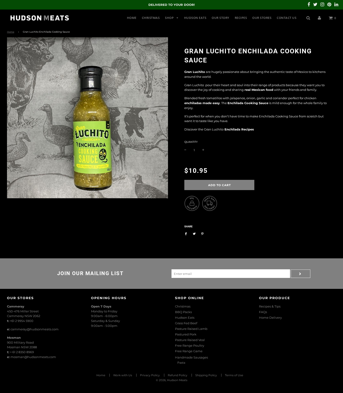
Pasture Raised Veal (190, 340)
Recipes (241, 18)
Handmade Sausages (191, 357)
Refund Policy (177, 375)
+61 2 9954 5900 (21, 321)
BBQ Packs (183, 312)
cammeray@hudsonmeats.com (34, 329)
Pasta (181, 362)
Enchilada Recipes (239, 129)
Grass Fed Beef (186, 323)
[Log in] (319, 18)
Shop (170, 18)
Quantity (191, 142)
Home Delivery (270, 317)
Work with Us (122, 375)
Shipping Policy (206, 375)
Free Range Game (189, 351)
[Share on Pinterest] (202, 233)
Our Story (220, 18)
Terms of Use (234, 375)
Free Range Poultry (189, 345)
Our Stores (261, 18)
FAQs (263, 312)
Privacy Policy (150, 375)
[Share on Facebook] (187, 233)
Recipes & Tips (269, 306)
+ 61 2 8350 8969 (22, 352)
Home (131, 18)
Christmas (151, 18)
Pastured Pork (185, 334)
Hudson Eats (195, 18)
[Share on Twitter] (194, 233)
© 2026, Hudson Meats (171, 380)
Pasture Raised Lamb (191, 329)
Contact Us (286, 18)
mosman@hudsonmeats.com (33, 357)
